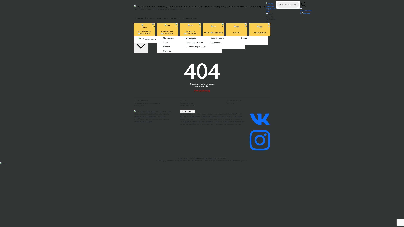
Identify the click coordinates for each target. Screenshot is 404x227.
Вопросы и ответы (189, 18)
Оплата (159, 18)
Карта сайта (139, 105)
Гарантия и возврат (172, 18)
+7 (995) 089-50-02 (271, 10)
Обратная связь (187, 111)
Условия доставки (187, 103)
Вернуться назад (202, 90)
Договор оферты (141, 100)
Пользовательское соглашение (147, 103)
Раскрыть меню (140, 38)
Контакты (230, 103)
